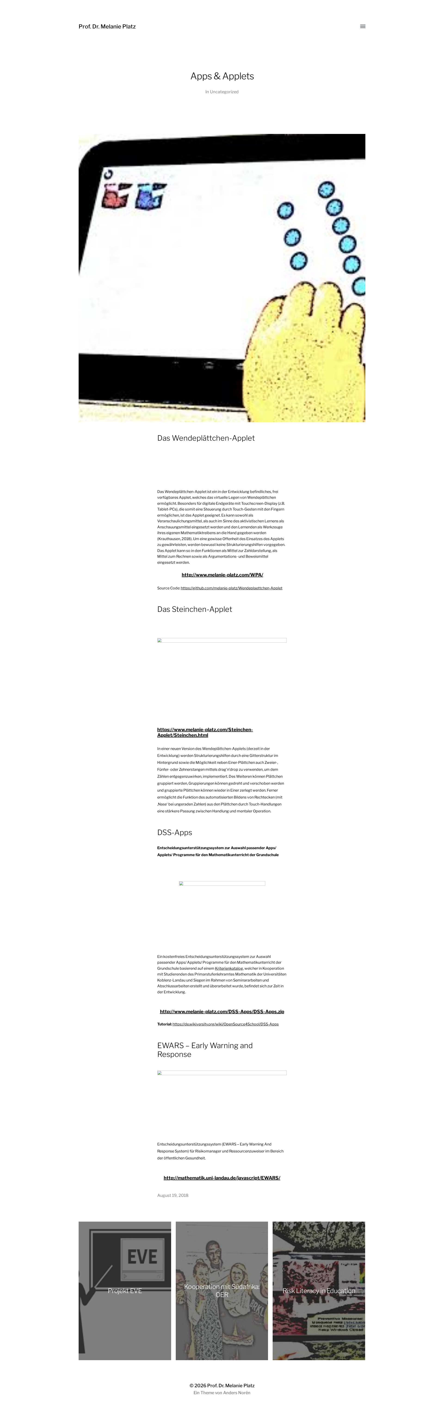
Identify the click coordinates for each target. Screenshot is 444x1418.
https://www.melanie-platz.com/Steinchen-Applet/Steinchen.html (205, 732)
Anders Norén (236, 1392)
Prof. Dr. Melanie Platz (107, 26)
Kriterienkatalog (229, 968)
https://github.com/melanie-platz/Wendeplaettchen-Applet (231, 588)
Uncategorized (224, 91)
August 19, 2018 (172, 1195)
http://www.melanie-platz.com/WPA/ (222, 575)
